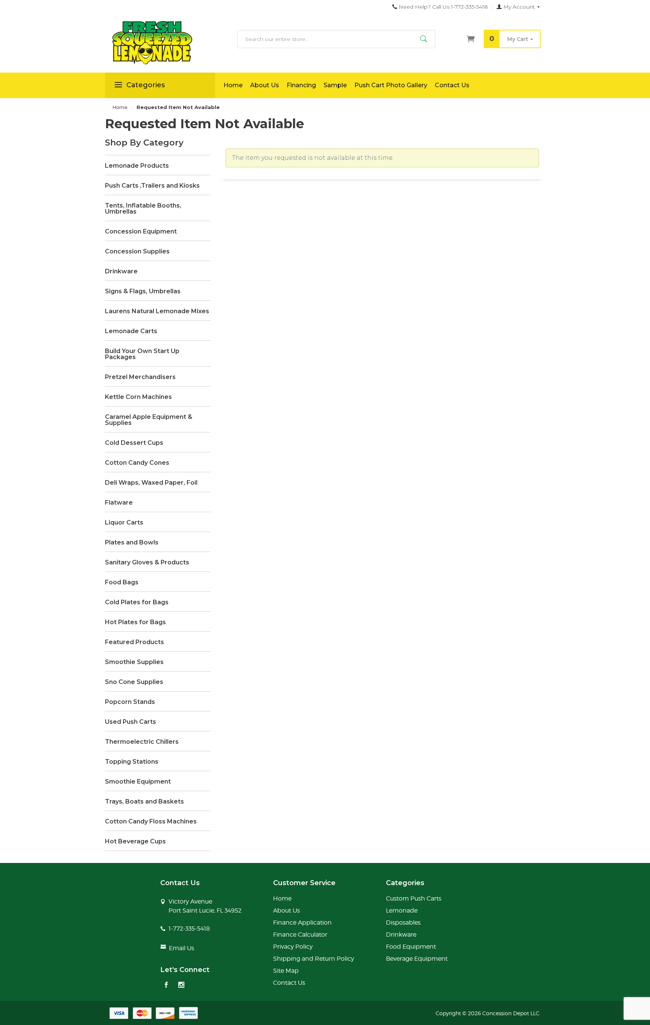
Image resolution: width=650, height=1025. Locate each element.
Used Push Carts (130, 722)
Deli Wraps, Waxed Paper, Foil (151, 483)
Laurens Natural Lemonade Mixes (157, 311)
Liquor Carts (124, 523)
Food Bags (121, 582)
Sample (335, 85)
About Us (264, 85)
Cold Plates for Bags (137, 602)
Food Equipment (411, 946)
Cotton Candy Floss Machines (151, 822)
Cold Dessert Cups (134, 443)
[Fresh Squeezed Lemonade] (160, 43)
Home (233, 85)
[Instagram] (181, 986)
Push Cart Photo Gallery (390, 85)
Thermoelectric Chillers (142, 742)
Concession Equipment (141, 232)
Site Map (286, 970)
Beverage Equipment (417, 958)
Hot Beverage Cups (135, 841)
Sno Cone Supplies (134, 682)
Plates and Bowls (131, 543)
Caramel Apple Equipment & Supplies (148, 420)
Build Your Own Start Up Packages (142, 354)
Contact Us (452, 85)
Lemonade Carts (131, 331)
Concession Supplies (137, 252)
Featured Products (134, 642)
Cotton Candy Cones (137, 463)
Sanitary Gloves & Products (147, 563)
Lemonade (402, 910)
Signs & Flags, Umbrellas (143, 291)
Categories (145, 85)
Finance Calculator (300, 934)
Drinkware (121, 271)
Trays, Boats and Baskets (144, 802)
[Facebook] (166, 986)
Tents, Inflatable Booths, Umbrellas (143, 209)
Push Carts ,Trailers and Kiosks (152, 186)
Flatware (119, 503)
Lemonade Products (137, 166)
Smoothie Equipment (138, 782)
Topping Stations (131, 762)
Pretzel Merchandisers (140, 377)
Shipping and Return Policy (313, 958)
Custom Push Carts (413, 898)
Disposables (403, 922)
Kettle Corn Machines (138, 397)
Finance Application (302, 922)
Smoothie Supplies (134, 662)
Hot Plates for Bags (135, 622)
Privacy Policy (293, 946)
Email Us (181, 948)
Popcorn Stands (130, 702)
